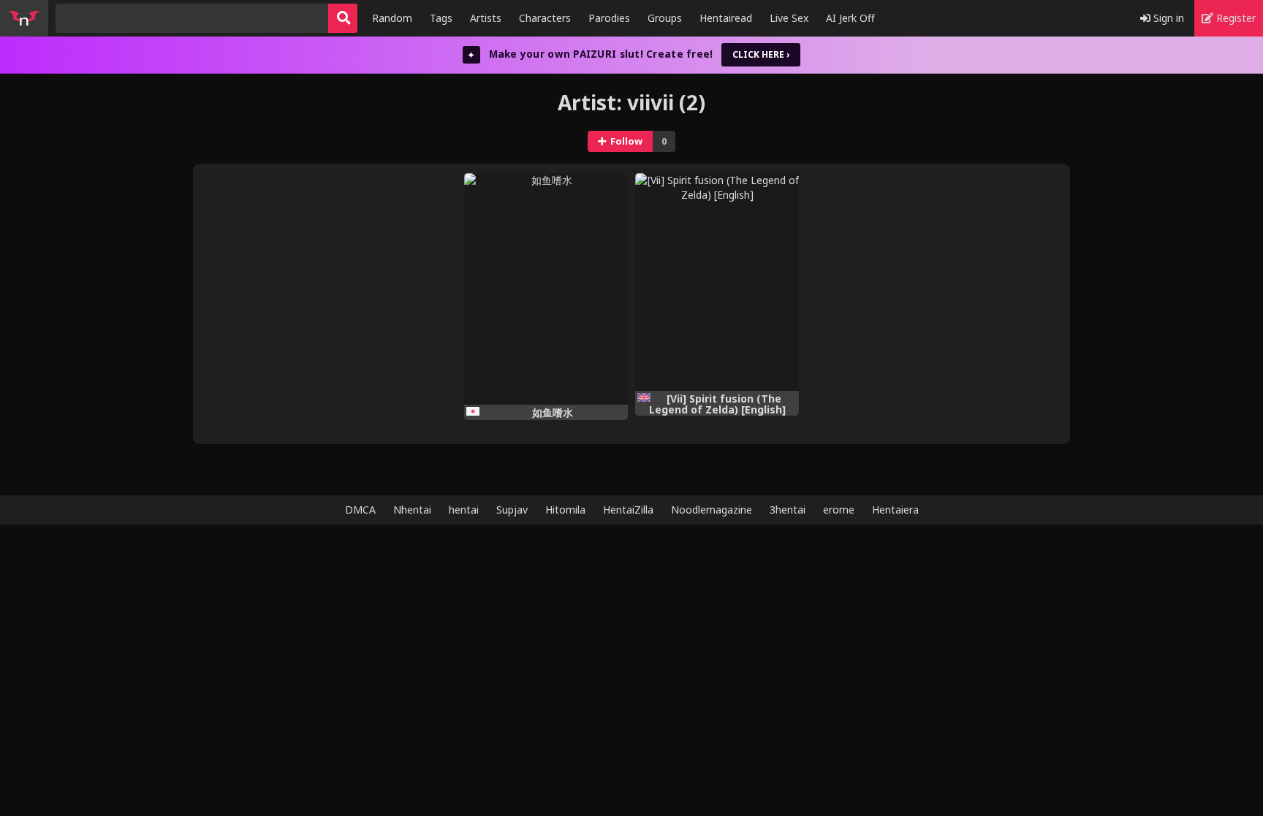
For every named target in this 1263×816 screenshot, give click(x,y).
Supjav (512, 509)
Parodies (609, 18)
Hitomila (565, 509)
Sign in (1167, 18)
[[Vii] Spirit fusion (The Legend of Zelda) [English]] (717, 282)
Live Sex (789, 18)
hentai (464, 509)
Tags (441, 18)
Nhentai (412, 509)
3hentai (787, 509)
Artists (485, 18)
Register (1234, 18)
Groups (665, 18)
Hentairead (725, 18)
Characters (545, 18)
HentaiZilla (628, 509)
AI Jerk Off (850, 18)
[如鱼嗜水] (546, 289)
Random (392, 18)
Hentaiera (895, 509)
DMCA (360, 509)
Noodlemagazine (711, 509)
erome (838, 509)
